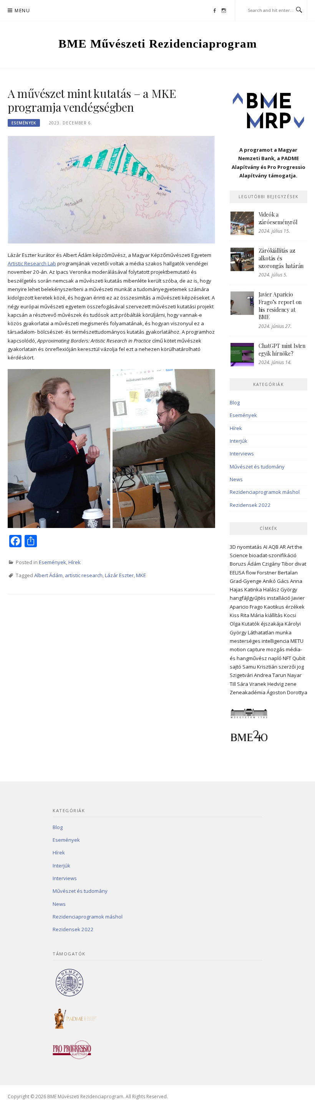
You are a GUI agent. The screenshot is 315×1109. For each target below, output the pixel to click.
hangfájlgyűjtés (248, 597)
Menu (22, 10)
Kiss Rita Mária (247, 615)
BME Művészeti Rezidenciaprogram (157, 43)
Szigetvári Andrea (250, 675)
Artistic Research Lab (32, 263)
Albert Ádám (48, 575)
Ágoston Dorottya (287, 692)
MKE (141, 575)
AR (283, 546)
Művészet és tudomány (257, 466)
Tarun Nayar (287, 675)
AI (265, 546)
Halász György (280, 589)
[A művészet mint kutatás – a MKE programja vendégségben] (111, 188)
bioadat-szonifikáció (273, 555)
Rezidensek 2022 (250, 505)
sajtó (235, 666)
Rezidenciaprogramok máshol (265, 491)
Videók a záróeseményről (278, 218)
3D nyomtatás (246, 546)
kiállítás (274, 615)
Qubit (298, 658)
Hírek (74, 562)
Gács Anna (289, 581)
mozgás (275, 649)
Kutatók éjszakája (263, 623)
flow (251, 572)
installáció (278, 597)
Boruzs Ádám (245, 563)
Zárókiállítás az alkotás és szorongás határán (281, 258)
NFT (287, 658)
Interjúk (238, 440)
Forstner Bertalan (277, 572)
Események (24, 123)
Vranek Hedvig (266, 683)
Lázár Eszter (119, 575)
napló (275, 658)
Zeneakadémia (247, 692)
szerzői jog (291, 666)
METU (296, 640)
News (236, 479)
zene (291, 683)
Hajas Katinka (246, 589)
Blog (235, 402)
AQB (274, 546)
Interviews (242, 453)
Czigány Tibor (277, 563)
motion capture (247, 649)
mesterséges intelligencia (259, 640)
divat (300, 563)
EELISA (237, 572)
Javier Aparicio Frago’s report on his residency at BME (280, 306)
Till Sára (239, 683)
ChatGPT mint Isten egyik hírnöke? (282, 349)
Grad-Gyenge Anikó (253, 581)
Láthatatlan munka (270, 632)
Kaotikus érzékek (284, 606)
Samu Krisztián (259, 666)
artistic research (84, 575)
